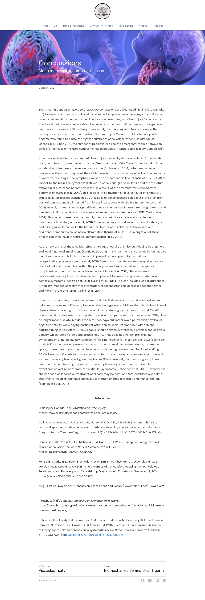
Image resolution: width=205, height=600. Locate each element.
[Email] (164, 580)
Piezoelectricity (52, 570)
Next (106, 566)
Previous (45, 566)
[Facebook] (142, 580)
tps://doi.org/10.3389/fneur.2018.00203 (68, 476)
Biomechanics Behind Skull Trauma (134, 570)
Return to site (48, 580)
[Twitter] (150, 580)
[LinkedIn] (157, 580)
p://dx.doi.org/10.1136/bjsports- (85, 535)
